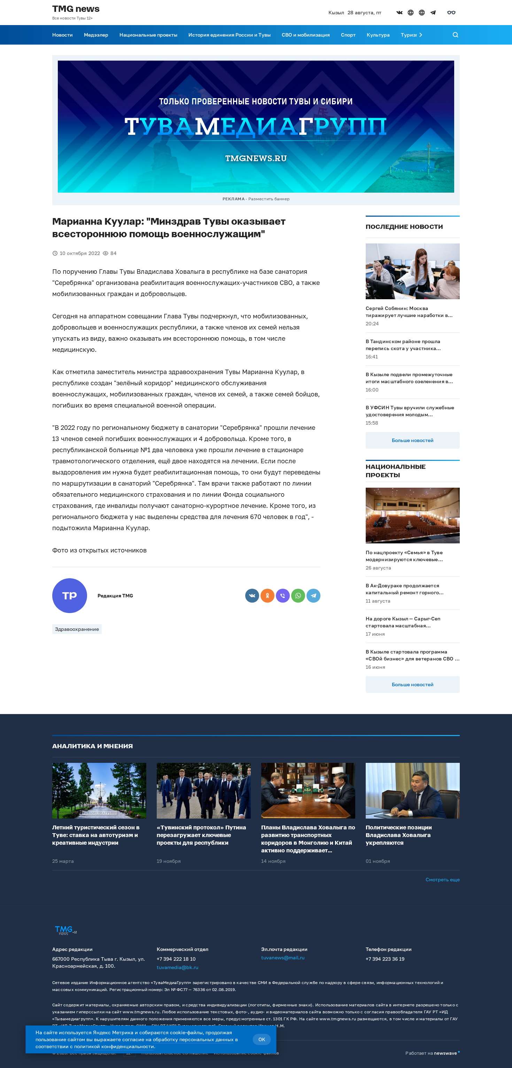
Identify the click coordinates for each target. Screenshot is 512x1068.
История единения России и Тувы (229, 35)
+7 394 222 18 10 (176, 959)
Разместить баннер (268, 198)
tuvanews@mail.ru (282, 957)
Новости (62, 35)
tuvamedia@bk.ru (177, 967)
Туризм (410, 35)
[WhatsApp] (298, 596)
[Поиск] (455, 35)
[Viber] (283, 596)
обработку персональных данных (193, 1039)
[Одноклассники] (267, 596)
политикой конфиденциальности (114, 1046)
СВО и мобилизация (306, 35)
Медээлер (96, 35)
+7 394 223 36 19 (385, 959)
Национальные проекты (148, 35)
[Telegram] (313, 596)
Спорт (348, 35)
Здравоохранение (77, 629)
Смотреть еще (443, 879)
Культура (378, 35)
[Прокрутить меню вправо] (421, 35)
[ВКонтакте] (252, 596)
